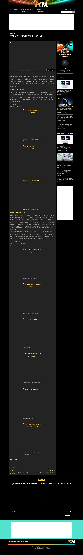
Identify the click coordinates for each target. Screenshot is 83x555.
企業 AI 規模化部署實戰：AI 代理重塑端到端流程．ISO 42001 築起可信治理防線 (64, 125)
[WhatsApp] (36, 70)
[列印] (43, 70)
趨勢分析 (59, 128)
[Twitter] (72, 9)
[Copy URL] (41, 70)
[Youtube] (66, 9)
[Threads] (68, 9)
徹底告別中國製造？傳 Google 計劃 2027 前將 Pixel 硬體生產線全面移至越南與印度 (65, 117)
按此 (14, 246)
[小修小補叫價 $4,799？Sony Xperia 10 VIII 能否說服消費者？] (65, 157)
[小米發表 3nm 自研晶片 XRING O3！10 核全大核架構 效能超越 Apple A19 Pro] (65, 102)
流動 (58, 167)
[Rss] (74, 9)
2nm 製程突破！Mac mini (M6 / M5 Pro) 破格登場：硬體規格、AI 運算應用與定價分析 (64, 92)
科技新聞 (12, 33)
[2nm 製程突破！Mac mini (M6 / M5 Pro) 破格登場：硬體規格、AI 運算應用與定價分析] (65, 84)
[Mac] (65, 63)
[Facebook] (62, 9)
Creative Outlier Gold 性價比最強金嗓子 (46, 472)
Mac (14, 70)
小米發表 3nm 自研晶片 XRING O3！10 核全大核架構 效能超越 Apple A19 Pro (64, 109)
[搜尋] (73, 12)
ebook (17, 467)
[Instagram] (64, 9)
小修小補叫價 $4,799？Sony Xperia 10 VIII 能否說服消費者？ (64, 164)
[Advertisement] (41, 22)
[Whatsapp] (70, 9)
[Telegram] (38, 70)
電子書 (14, 467)
